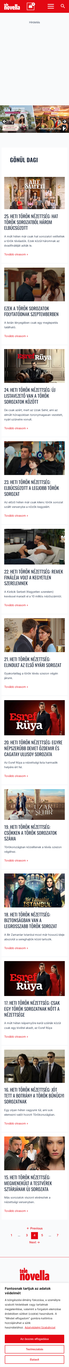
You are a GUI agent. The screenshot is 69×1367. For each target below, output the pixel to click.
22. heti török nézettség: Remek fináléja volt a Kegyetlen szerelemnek (33, 577)
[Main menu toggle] (51, 6)
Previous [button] (5, 122)
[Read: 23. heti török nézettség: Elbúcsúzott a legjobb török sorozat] (34, 458)
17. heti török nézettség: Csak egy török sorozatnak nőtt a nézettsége (32, 1008)
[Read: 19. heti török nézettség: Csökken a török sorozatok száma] (34, 804)
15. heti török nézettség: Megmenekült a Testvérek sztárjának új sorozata (28, 1183)
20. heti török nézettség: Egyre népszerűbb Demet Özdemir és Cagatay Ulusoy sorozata (33, 748)
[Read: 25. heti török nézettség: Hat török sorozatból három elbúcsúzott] (34, 192)
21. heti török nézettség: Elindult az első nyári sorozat (32, 662)
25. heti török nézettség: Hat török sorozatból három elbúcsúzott (31, 222)
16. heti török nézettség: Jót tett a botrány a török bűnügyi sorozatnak (34, 1095)
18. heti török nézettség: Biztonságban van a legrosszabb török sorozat (30, 920)
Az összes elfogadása (34, 1338)
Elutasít (34, 1359)
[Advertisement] (34, 63)
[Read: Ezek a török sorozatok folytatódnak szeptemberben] (34, 284)
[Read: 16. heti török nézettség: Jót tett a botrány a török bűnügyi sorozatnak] (34, 1066)
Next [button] (64, 122)
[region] (34, 1325)
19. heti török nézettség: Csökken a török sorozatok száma (30, 832)
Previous (35, 1228)
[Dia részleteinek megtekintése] (34, 119)
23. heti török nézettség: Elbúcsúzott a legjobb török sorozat (31, 488)
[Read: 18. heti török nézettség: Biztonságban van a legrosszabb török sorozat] (34, 890)
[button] (63, 6)
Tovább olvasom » (16, 254)
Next (34, 1242)
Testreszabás (34, 1349)
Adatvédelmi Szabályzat (40, 1327)
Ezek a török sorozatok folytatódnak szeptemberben (31, 311)
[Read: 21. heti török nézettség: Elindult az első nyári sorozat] (34, 635)
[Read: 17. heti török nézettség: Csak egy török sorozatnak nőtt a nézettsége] (34, 978)
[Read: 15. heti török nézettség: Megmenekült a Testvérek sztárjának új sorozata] (34, 1153)
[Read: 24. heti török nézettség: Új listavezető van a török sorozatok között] (34, 366)
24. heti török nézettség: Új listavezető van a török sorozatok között (29, 395)
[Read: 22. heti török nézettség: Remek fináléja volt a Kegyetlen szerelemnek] (34, 546)
